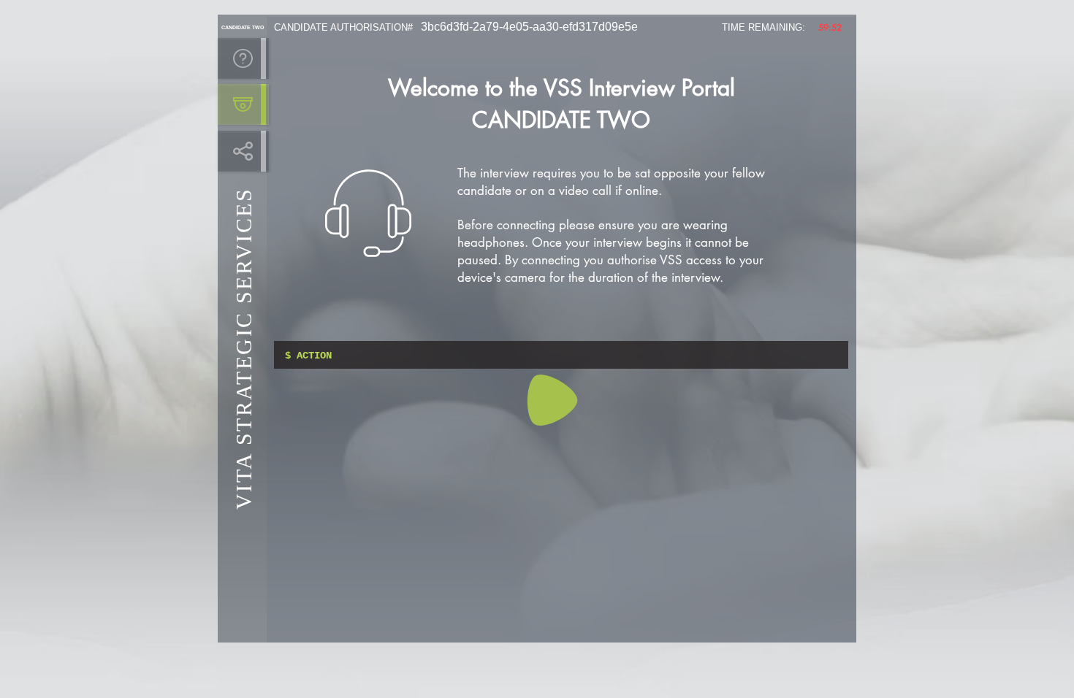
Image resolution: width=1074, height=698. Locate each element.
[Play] (552, 400)
